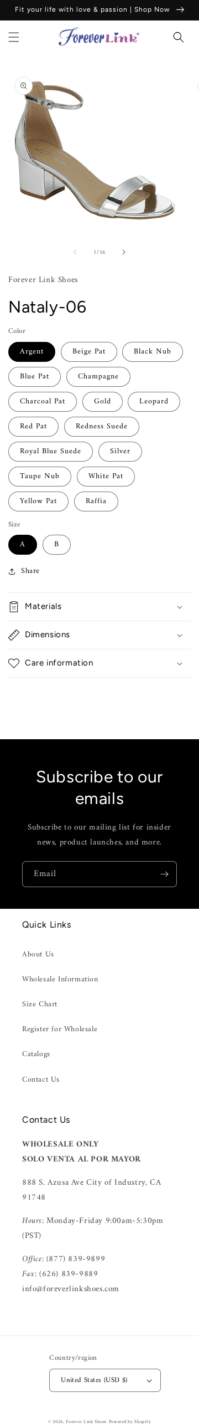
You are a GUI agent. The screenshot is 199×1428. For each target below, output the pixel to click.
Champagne (98, 376)
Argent (32, 352)
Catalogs (36, 1054)
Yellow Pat (38, 501)
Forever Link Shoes (86, 1422)
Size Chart (39, 1004)
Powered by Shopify (130, 1422)
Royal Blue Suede (50, 451)
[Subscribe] (164, 874)
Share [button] (30, 571)
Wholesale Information (60, 979)
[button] (14, 37)
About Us (38, 954)
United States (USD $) (94, 1380)
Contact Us (41, 1080)
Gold (102, 401)
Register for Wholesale (59, 1029)
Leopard (154, 401)
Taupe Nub (40, 476)
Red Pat (33, 426)
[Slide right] (124, 252)
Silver (120, 451)
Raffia (96, 501)
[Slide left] (75, 252)
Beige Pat (89, 352)
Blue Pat (34, 376)
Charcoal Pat (42, 401)
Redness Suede (102, 426)
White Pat (105, 476)
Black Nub (152, 352)
